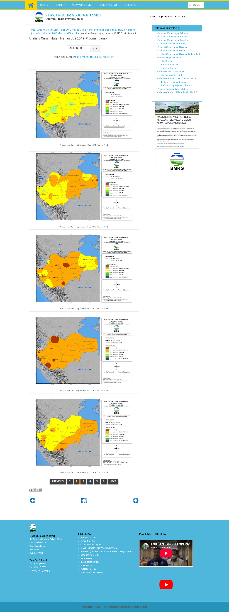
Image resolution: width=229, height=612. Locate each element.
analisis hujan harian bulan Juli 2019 (107, 29)
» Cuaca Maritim (86, 541)
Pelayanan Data (82, 5)
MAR (83, 57)
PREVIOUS (58, 481)
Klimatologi (74, 33)
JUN (96, 57)
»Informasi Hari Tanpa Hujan (170, 71)
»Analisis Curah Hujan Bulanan (172, 43)
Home (32, 29)
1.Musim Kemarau (168, 64)
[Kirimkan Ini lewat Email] (30, 490)
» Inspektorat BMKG (88, 562)
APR (87, 57)
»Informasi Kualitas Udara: (169, 92)
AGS (104, 57)
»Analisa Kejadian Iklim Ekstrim (172, 89)
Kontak (60, 5)
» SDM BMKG (85, 565)
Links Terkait (108, 5)
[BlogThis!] (34, 490)
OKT (112, 57)
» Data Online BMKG (88, 555)
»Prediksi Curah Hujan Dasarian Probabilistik (179, 54)
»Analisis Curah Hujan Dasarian (172, 47)
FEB (79, 57)
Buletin (62, 33)
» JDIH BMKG (85, 558)
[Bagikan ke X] (37, 490)
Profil (44, 5)
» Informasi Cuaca (87, 537)
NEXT (113, 481)
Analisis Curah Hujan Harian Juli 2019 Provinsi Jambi (68, 38)
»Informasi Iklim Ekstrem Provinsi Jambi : (177, 78)
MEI (91, 57)
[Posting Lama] (135, 502)
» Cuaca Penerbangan (89, 544)
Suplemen (131, 5)
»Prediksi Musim (165, 61)
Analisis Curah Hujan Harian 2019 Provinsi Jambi (62, 29)
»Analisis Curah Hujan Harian (171, 50)
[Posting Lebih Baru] (32, 502)
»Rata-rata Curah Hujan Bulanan (172, 36)
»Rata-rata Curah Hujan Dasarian (172, 40)
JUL (100, 57)
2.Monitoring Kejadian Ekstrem (174, 85)
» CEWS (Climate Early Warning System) (98, 548)
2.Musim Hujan (166, 68)
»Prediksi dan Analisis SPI (169, 75)
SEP (108, 57)
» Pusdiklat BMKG (87, 569)
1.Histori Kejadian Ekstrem (172, 82)
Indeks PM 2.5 (190, 92)
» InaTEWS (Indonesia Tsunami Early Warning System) (105, 551)
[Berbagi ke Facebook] (40, 490)
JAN (75, 57)
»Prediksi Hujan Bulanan (169, 57)
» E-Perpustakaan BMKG (90, 572)
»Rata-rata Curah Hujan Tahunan (172, 33)
